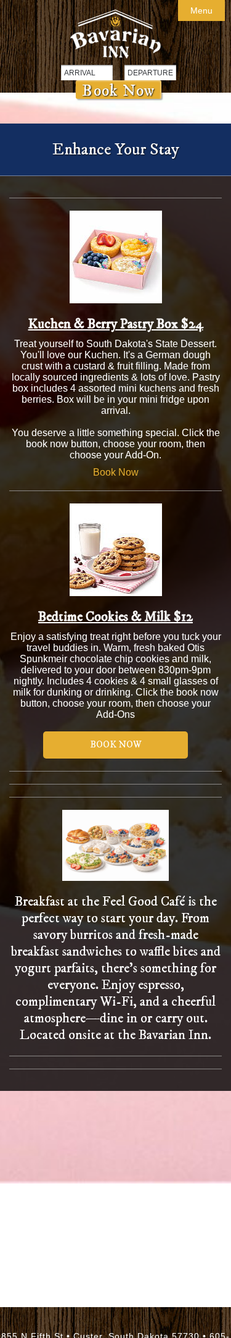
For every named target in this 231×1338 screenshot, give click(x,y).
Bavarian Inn (115, 34)
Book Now (118, 90)
